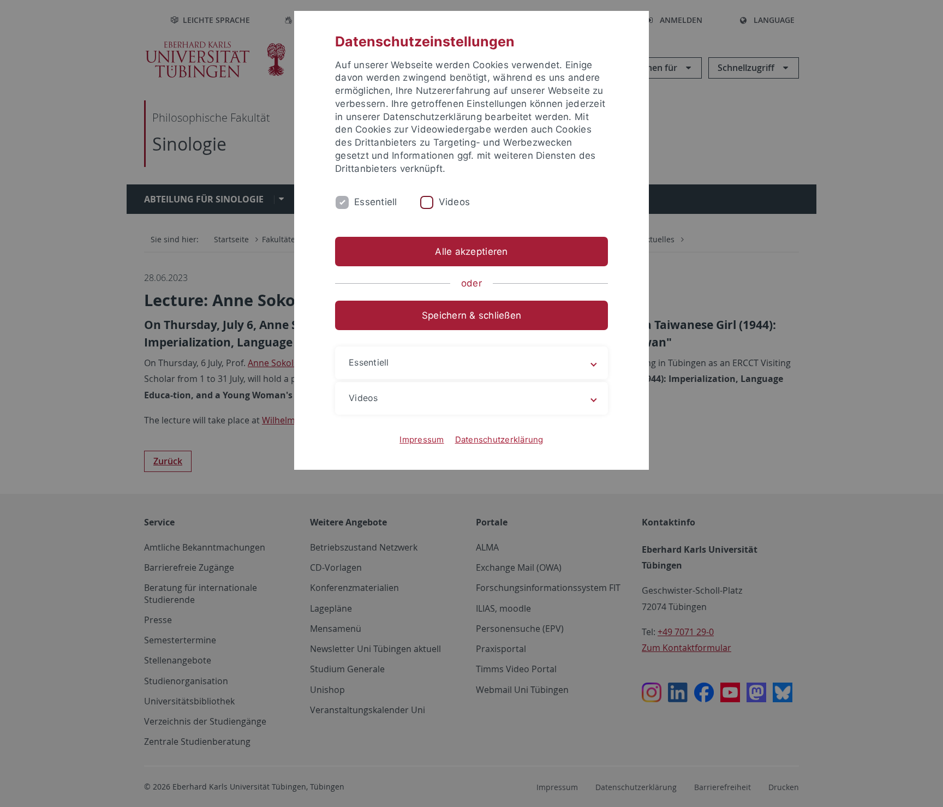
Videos (454, 201)
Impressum (421, 439)
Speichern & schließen (471, 315)
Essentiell (375, 201)
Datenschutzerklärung (499, 439)
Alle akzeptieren (471, 251)
